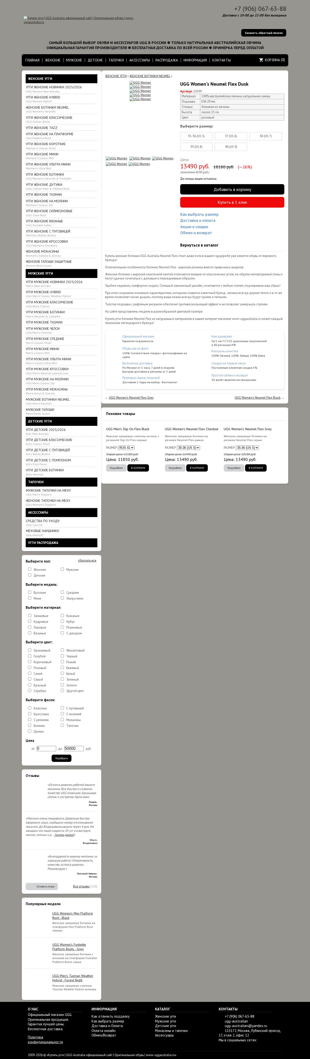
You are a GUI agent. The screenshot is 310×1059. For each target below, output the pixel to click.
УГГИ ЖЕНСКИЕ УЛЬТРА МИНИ (48, 166)
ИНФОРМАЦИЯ (195, 60)
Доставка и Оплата (107, 1025)
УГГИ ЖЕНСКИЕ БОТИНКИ (48, 176)
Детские (39, 575)
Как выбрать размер (199, 214)
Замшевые (41, 616)
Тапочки (72, 726)
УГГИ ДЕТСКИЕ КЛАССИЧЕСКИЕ (49, 442)
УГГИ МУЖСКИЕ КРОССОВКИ (47, 371)
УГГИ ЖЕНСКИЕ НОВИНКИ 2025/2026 (54, 89)
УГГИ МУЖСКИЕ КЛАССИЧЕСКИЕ (49, 304)
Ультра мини (74, 598)
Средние (72, 593)
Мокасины (73, 720)
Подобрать (61, 758)
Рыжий (71, 662)
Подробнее (116, 468)
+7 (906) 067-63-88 (260, 9)
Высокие (40, 593)
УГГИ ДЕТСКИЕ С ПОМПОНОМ (48, 462)
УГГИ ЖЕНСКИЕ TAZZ (41, 128)
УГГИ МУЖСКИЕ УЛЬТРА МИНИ (48, 361)
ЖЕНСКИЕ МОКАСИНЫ (43, 253)
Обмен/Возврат (104, 1035)
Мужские (72, 570)
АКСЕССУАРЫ (139, 60)
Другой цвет (75, 691)
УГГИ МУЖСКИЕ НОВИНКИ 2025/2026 (54, 284)
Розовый (40, 668)
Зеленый (72, 679)
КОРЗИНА (272, 60)
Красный (40, 685)
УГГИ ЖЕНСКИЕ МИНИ (42, 156)
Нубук (70, 622)
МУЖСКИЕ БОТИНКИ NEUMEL (48, 401)
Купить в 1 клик (232, 202)
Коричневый (42, 662)
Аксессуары (164, 1035)
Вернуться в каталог (199, 245)
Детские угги (165, 1025)
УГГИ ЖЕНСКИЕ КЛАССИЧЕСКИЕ (49, 119)
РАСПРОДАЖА (166, 60)
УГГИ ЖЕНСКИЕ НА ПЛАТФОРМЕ (49, 136)
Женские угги (165, 1016)
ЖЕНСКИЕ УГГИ (116, 76)
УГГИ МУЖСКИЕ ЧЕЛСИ (43, 330)
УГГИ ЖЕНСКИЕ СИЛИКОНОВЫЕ (49, 213)
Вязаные (40, 633)
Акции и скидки (194, 226)
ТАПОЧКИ (116, 60)
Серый (38, 679)
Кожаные (72, 616)
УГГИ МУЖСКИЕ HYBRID (48, 294)
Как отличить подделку (111, 1016)
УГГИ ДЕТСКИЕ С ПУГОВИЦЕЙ (48, 452)
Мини (37, 598)
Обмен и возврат (196, 232)
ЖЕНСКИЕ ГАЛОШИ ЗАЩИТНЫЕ (49, 263)
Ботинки (39, 726)
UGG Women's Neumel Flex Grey (131, 398)
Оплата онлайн (104, 1030)
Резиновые (74, 627)
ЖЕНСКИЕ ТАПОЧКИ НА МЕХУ (48, 502)
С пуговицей (75, 708)
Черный (71, 656)
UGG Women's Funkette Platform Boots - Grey (69, 946)
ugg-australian (236, 1021)
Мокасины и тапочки (171, 1030)
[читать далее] (64, 835)
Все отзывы (81, 886)
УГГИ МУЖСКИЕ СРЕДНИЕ (45, 341)
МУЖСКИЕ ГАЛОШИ (40, 411)
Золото (71, 685)
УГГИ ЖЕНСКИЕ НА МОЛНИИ (47, 203)
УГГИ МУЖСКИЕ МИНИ (42, 351)
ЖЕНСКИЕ (53, 60)
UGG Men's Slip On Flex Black (127, 429)
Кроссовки (41, 714)
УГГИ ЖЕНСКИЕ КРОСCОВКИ (47, 243)
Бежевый (72, 668)
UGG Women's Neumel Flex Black (257, 398)
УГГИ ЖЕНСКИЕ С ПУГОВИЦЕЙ (48, 233)
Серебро (40, 691)
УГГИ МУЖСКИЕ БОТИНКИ (45, 314)
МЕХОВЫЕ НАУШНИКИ (42, 533)
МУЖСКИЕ (74, 60)
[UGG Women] (140, 83)
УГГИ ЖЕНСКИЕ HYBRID (43, 99)
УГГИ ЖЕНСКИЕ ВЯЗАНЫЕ (44, 223)
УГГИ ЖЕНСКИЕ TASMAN (44, 194)
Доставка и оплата (197, 220)
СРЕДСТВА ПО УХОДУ (43, 523)
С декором (74, 633)
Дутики (39, 731)
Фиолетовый (75, 650)
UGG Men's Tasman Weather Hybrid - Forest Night (72, 978)
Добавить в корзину (232, 189)
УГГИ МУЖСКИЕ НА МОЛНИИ (47, 381)
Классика (40, 708)
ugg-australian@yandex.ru (246, 1025)
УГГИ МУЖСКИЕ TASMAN (44, 322)
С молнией (73, 714)
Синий (38, 674)
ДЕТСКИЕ (95, 60)
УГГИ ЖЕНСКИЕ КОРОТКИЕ (46, 146)
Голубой (40, 656)
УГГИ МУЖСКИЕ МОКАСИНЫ (47, 391)
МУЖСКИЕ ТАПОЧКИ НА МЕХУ (48, 492)
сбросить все (87, 561)
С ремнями (41, 720)
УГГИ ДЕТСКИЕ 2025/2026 (46, 432)
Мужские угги (165, 1021)
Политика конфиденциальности (45, 1039)
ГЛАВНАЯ (32, 60)
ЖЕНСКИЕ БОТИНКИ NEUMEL (47, 109)
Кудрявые (41, 622)
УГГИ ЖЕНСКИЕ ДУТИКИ (48, 186)
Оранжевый (42, 650)
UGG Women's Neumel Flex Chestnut (191, 429)
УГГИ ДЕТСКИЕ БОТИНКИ (45, 472)
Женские (40, 570)
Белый (70, 674)
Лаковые (40, 627)
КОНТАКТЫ (221, 60)
